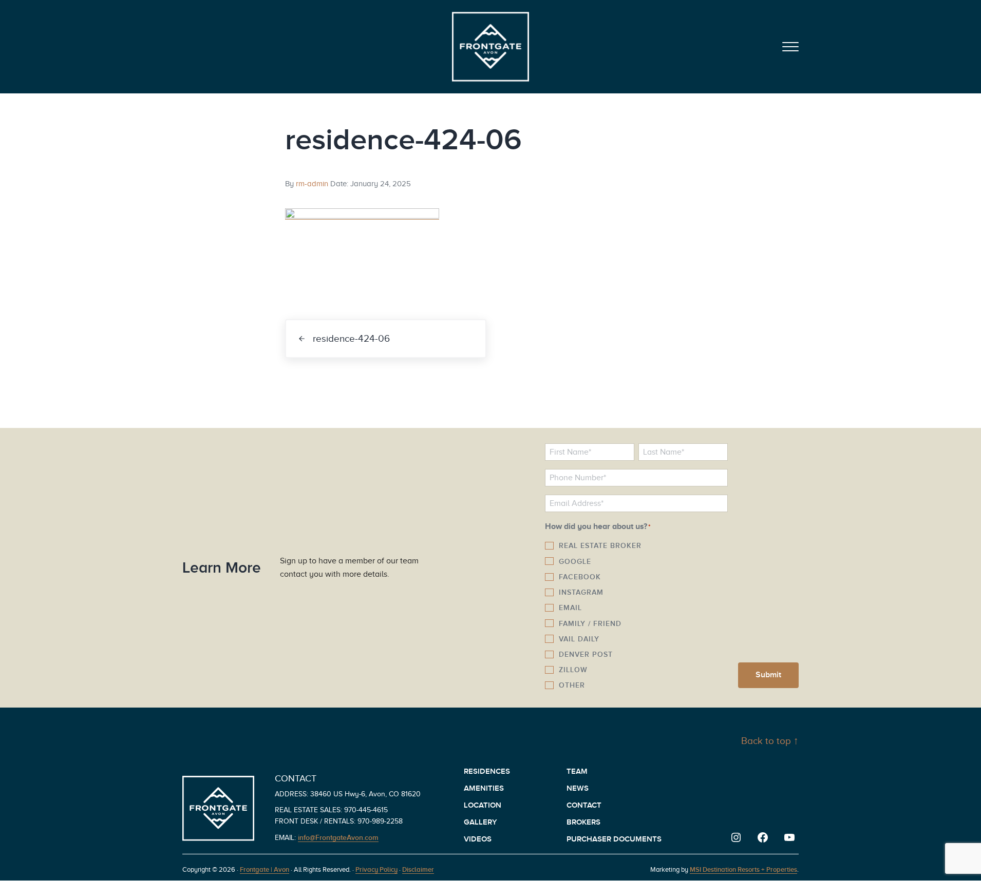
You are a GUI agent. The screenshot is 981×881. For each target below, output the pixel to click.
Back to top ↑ (770, 740)
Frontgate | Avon (264, 869)
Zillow (573, 669)
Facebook (580, 577)
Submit (768, 674)
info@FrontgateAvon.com (338, 837)
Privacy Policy (376, 869)
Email (570, 607)
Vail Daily (579, 639)
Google (575, 561)
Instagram (581, 592)
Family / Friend (590, 623)
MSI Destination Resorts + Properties (743, 869)
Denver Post (586, 654)
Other (572, 685)
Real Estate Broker (600, 545)
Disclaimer (418, 869)
